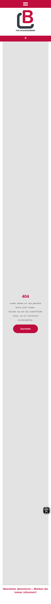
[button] (25, 4)
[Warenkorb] (25, 38)
